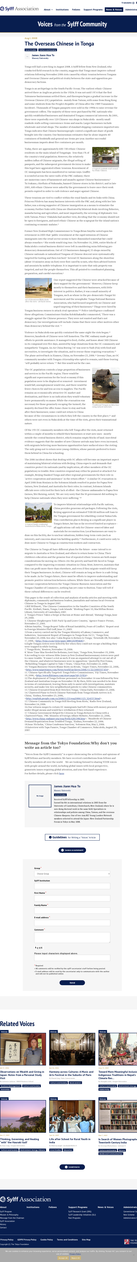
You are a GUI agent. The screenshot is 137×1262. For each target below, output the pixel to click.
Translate (126, 3)
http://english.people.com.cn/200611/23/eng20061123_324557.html (63, 698)
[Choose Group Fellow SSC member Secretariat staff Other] (72, 873)
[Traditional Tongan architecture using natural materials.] (105, 401)
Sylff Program (6, 1211)
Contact (3, 1227)
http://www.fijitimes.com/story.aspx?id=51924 (61, 675)
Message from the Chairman (12, 1218)
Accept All (63, 1258)
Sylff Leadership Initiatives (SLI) (82, 1214)
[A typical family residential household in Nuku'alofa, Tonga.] (38, 521)
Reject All (76, 1258)
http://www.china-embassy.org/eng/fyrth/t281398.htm (55, 718)
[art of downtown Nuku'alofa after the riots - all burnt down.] (38, 296)
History (3, 1224)
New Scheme (128, 1214)
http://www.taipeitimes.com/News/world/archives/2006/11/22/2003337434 (67, 669)
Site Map (86, 1239)
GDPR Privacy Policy (26, 1239)
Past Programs (74, 1218)
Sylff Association (7, 1221)
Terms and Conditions (67, 1239)
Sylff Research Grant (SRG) (79, 1211)
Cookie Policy (46, 1239)
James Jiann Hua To (67, 786)
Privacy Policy (6, 1239)
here (61, 773)
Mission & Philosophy (9, 1214)
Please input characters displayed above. (56, 953)
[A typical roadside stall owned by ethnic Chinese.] (105, 165)
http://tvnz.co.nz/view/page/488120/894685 (59, 640)
